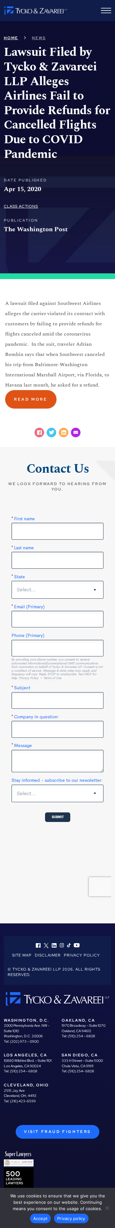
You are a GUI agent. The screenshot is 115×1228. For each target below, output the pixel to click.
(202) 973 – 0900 (24, 1041)
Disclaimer (48, 955)
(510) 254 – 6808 (81, 1036)
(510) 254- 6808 (81, 1071)
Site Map (22, 955)
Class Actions (21, 206)
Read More (30, 399)
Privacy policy (71, 1218)
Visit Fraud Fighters (57, 1131)
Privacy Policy (82, 955)
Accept (40, 1218)
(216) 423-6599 (23, 1101)
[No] (107, 1208)
